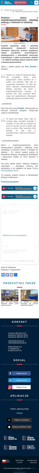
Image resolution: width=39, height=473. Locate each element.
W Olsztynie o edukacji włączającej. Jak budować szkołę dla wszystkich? (29, 303)
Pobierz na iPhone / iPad (21, 427)
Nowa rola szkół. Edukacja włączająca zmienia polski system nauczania (9, 303)
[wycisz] (35, 188)
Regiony (35, 11)
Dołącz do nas (22, 373)
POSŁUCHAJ (22, 2)
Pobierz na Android (22, 420)
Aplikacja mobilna (27, 11)
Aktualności (18, 11)
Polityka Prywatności (19, 472)
